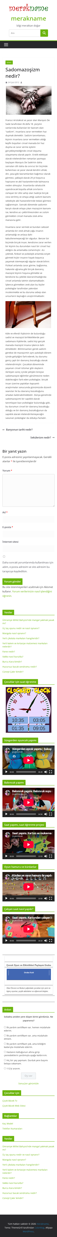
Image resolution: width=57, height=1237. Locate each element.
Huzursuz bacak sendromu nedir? (19, 666)
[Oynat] (6, 771)
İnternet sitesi (10, 541)
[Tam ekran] (50, 771)
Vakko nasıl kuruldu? (12, 656)
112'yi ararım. (13, 1068)
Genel (9, 62)
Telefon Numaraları (12, 1128)
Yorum (7, 470)
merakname (28, 18)
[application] (28, 760)
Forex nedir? (8, 651)
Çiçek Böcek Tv (9, 1100)
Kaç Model (7, 1123)
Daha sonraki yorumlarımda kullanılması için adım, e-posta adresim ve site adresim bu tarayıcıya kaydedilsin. (27, 567)
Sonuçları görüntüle (28, 1083)
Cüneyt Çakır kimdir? (12, 671)
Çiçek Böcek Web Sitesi (14, 1105)
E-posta (7, 527)
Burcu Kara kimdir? (12, 661)
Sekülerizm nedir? (40, 437)
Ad (5, 512)
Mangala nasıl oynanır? (14, 633)
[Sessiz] (45, 771)
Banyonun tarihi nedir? (19, 429)
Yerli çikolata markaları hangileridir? (20, 638)
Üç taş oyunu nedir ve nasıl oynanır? (20, 628)
